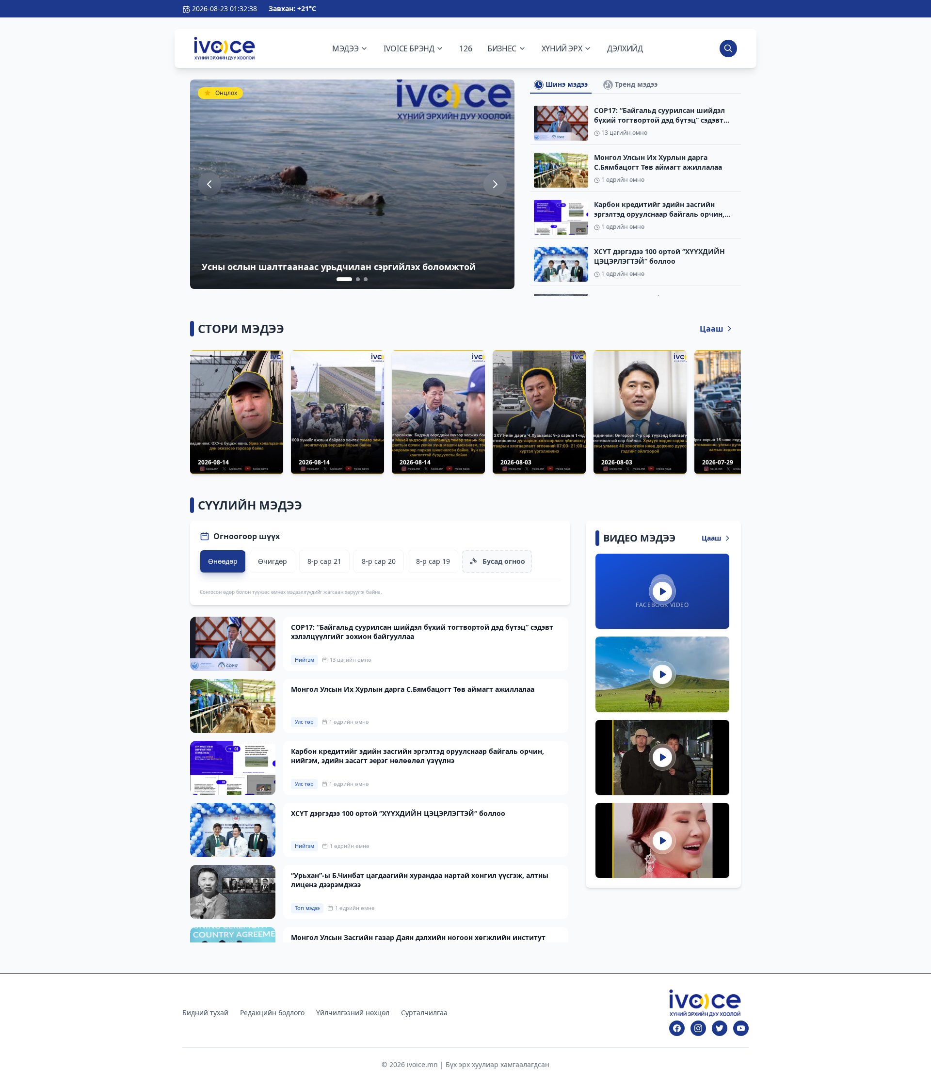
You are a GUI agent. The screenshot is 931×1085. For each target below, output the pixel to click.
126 (465, 48)
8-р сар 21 (324, 561)
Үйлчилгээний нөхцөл (352, 1012)
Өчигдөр (272, 561)
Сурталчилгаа (424, 1012)
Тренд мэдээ (635, 84)
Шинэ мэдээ (566, 84)
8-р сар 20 (379, 561)
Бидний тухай (205, 1012)
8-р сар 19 (433, 561)
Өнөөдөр (223, 561)
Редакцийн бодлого (272, 1012)
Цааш (711, 328)
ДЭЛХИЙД (624, 48)
